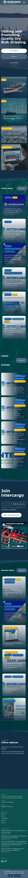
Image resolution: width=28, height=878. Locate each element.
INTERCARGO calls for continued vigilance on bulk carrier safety (13, 831)
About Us (3, 814)
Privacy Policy (5, 869)
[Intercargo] (12, 3)
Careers (3, 822)
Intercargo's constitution (8, 509)
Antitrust (3, 820)
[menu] (24, 2)
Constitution (4, 818)
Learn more (17, 875)
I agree (10, 875)
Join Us (14, 56)
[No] (26, 874)
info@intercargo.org (18, 504)
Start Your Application (11, 515)
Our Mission (14, 51)
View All (22, 188)
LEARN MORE (14, 63)
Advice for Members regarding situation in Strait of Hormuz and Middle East (12, 849)
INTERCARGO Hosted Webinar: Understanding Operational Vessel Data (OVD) (14, 836)
